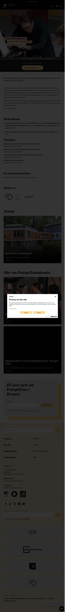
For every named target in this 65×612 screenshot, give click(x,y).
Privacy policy (12, 308)
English (11, 296)
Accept (26, 312)
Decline (39, 312)
